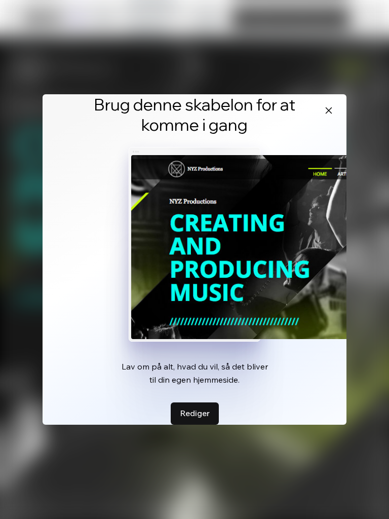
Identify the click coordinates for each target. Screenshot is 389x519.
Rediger (195, 413)
